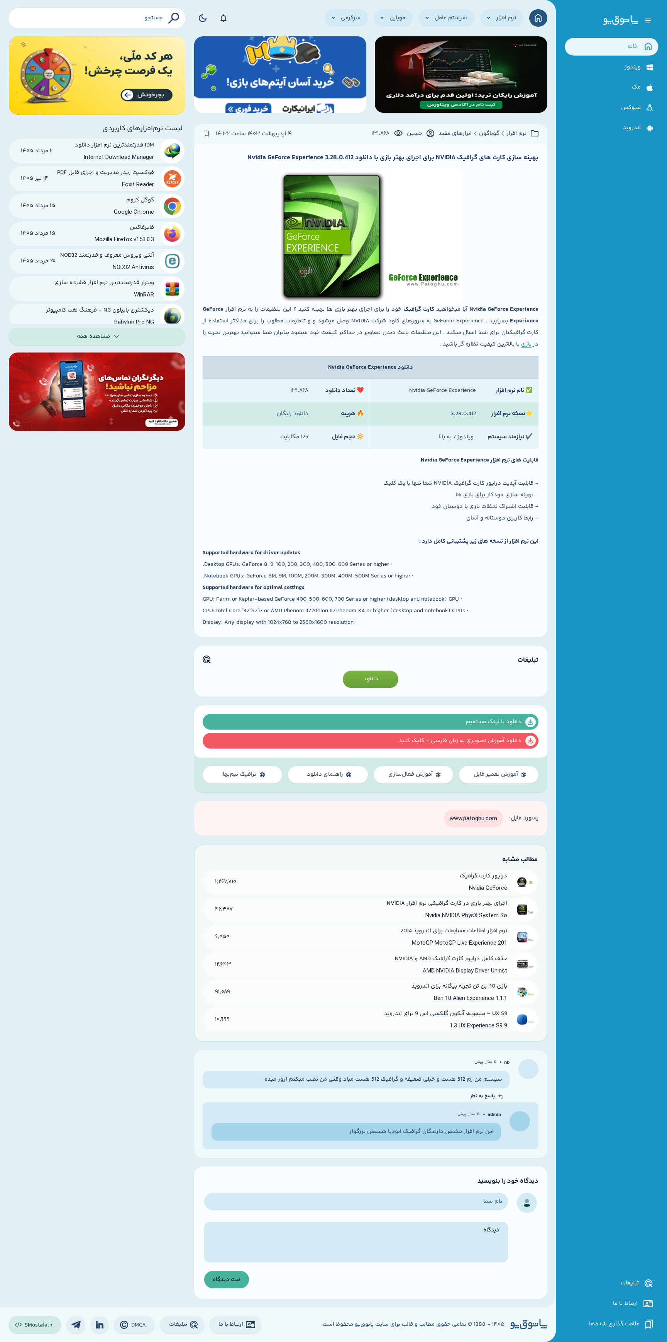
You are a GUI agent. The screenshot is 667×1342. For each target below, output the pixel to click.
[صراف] (97, 75)
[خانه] (538, 18)
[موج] (461, 75)
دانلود (370, 678)
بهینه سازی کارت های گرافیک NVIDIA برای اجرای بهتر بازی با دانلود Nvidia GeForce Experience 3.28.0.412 (392, 158)
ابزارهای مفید (455, 133)
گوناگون (489, 133)
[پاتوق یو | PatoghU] (620, 20)
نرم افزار (516, 133)
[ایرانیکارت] (280, 75)
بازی (526, 344)
